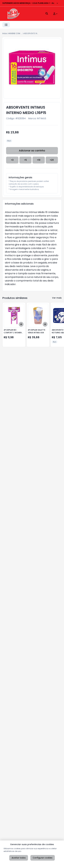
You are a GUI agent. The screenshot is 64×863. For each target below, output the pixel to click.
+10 (38, 159)
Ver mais (57, 297)
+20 (52, 159)
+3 (12, 159)
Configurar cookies (42, 857)
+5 (25, 159)
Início (4, 33)
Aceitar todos (19, 857)
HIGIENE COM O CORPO (19, 33)
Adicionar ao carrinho (32, 150)
